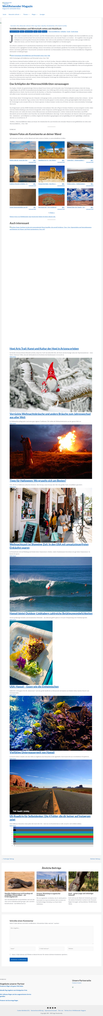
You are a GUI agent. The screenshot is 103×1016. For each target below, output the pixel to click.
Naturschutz (28, 31)
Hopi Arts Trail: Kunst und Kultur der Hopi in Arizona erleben (44, 348)
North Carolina (62, 26)
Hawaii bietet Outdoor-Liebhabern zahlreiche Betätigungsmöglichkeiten (51, 613)
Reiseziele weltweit (14, 14)
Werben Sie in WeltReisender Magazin (75, 1010)
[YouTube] (55, 1008)
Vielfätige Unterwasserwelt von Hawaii (32, 752)
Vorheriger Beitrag (8, 859)
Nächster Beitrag (95, 859)
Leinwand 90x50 (89, 184)
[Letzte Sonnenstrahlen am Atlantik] (23, 197)
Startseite (13, 26)
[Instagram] (50, 1008)
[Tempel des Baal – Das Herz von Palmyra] (51, 174)
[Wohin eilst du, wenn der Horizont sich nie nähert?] (23, 150)
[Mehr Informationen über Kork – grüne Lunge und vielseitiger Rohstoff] (83, 881)
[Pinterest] (52, 1008)
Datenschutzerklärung (37, 1010)
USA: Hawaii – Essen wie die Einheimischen (34, 686)
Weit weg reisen (36, 26)
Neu (18, 26)
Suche (4, 14)
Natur (22, 31)
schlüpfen (63, 31)
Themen (25, 14)
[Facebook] (48, 1008)
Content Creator (77, 983)
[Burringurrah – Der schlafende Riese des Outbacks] (51, 197)
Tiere (35, 31)
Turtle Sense (74, 31)
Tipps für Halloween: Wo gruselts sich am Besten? (38, 480)
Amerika (43, 26)
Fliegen (34, 14)
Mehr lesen (13, 356)
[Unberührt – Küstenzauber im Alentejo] (80, 150)
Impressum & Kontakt (51, 1010)
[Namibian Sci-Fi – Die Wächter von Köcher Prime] (51, 150)
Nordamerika (50, 26)
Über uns (60, 1010)
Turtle (68, 31)
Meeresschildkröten (54, 31)
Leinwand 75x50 (32, 161)
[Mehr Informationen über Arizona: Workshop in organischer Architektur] (51, 881)
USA (56, 26)
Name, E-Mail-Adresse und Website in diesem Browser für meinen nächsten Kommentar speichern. (40, 954)
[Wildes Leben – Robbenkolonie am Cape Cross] (80, 175)
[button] (20, 14)
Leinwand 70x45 (32, 208)
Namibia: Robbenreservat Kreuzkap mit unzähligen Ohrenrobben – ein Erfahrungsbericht (19, 895)
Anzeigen (42, 14)
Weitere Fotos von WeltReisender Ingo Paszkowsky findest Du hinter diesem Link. (33, 216)
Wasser (44, 31)
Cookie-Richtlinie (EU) (23, 1010)
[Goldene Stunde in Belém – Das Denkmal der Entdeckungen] (23, 173)
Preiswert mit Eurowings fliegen (9, 1000)
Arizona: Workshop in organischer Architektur (49, 894)
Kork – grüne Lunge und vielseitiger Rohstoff (81, 894)
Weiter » (52, 212)
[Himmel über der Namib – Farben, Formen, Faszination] (80, 197)
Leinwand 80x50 (61, 184)
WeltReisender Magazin (17, 6)
